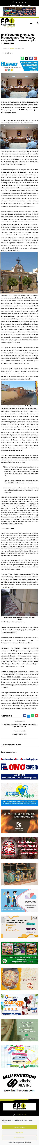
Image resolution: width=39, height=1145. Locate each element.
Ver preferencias (19, 1138)
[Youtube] (22, 2)
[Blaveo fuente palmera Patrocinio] (19, 66)
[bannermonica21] (19, 900)
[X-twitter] (16, 2)
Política (9, 53)
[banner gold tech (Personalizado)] (19, 1004)
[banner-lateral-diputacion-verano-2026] (19, 821)
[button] (31, 23)
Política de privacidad (18, 1142)
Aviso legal (28, 1142)
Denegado (19, 1132)
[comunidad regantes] (19, 794)
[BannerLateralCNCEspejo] (19, 768)
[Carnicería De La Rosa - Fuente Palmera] (19, 12)
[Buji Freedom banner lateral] (19, 1082)
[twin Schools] (19, 926)
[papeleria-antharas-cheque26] (19, 1056)
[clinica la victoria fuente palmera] (19, 1030)
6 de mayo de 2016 (19, 48)
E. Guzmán (11, 48)
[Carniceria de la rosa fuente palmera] (19, 848)
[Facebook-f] (13, 2)
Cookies (10, 1142)
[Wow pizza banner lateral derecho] (19, 979)
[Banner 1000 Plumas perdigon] (19, 874)
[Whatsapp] (25, 2)
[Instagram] (19, 2)
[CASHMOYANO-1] (19, 953)
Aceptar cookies (19, 1127)
